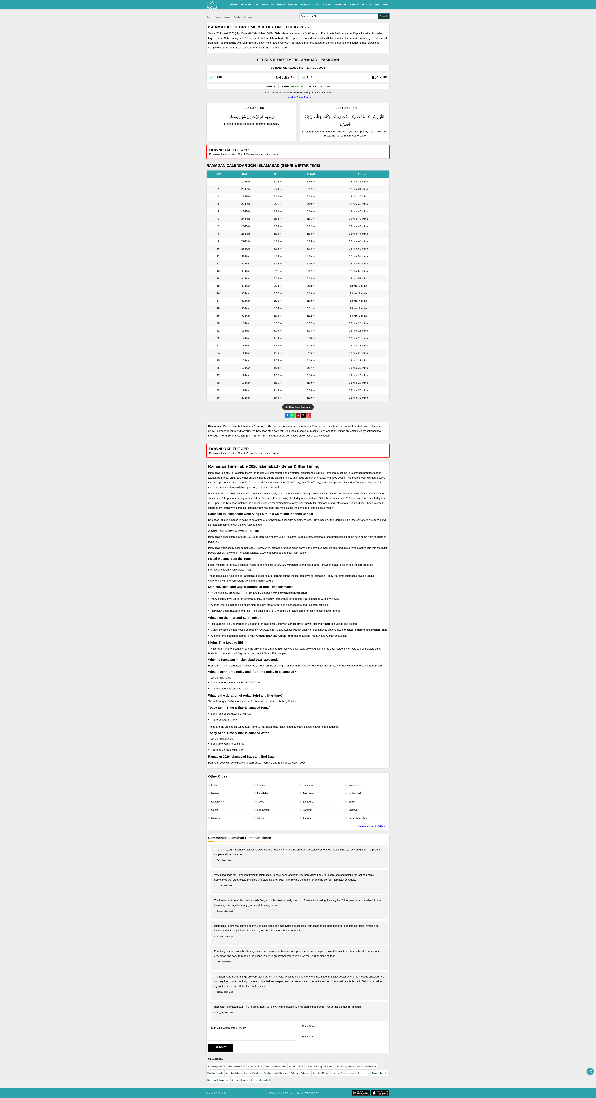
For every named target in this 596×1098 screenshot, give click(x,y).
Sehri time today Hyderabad (276, 1073)
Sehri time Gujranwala (301, 1073)
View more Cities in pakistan (372, 826)
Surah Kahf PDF (255, 1066)
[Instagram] (308, 415)
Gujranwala (217, 801)
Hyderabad (354, 793)
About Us (274, 1092)
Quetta (260, 801)
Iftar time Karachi (215, 1073)
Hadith (354, 4)
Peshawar (308, 793)
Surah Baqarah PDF (216, 1066)
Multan (215, 793)
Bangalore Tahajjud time (218, 1080)
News (315, 1092)
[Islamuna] (212, 5)
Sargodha (308, 801)
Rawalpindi (354, 785)
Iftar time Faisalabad (253, 1073)
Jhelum (307, 818)
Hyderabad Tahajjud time (359, 1073)
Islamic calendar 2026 (366, 1066)
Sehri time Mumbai (320, 1073)
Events (305, 4)
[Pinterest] (298, 415)
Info (385, 4)
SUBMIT (220, 1047)
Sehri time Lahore (233, 1073)
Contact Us (287, 1092)
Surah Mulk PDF (295, 1066)
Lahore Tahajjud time (345, 1066)
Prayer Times (250, 4)
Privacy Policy (302, 1092)
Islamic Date (370, 4)
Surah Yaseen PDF (236, 1066)
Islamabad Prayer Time (297, 97)
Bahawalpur (263, 810)
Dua (316, 4)
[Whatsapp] (292, 415)
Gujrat (214, 810)
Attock (260, 818)
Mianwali (216, 818)
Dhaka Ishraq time (380, 1073)
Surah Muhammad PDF (275, 1066)
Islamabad (308, 785)
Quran (292, 4)
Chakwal (353, 810)
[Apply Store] (373, 152)
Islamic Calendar (334, 4)
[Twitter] (303, 415)
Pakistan (237, 17)
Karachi (261, 785)
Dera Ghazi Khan (358, 818)
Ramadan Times (272, 4)
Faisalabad (263, 793)
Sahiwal (307, 810)
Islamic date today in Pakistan (319, 1066)
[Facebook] (287, 415)
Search (383, 16)
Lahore (215, 785)
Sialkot (352, 801)
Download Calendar (299, 407)
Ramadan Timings (222, 17)
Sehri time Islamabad (260, 1080)
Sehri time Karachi (239, 1080)
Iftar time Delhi (338, 1073)
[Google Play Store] (344, 152)
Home (233, 4)
